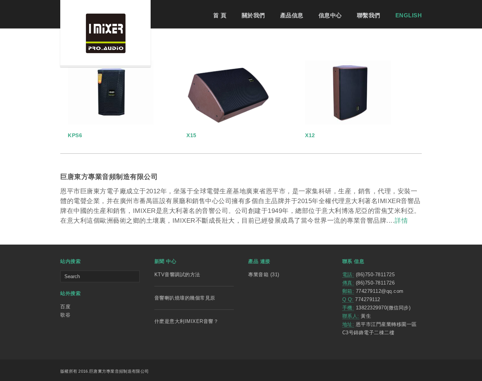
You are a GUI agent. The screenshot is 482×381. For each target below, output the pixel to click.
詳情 (401, 220)
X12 (310, 135)
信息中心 (330, 15)
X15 (191, 135)
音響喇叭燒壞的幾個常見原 (184, 298)
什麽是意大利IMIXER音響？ (186, 321)
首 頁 (220, 15)
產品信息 (292, 15)
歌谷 (65, 315)
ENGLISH (408, 15)
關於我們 (253, 15)
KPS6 (75, 135)
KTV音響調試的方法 (177, 274)
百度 (65, 306)
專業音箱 (258, 274)
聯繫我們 (368, 15)
